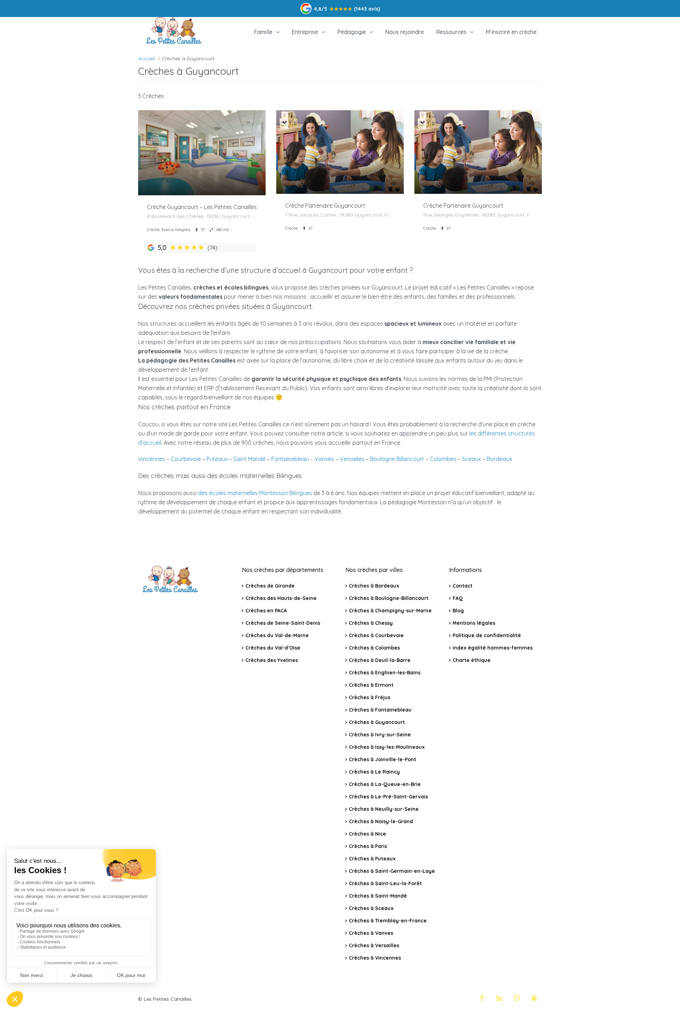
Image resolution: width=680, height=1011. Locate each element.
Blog (458, 610)
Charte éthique (472, 660)
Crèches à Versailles (374, 945)
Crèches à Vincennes (375, 958)
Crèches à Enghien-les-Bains (384, 672)
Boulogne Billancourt (397, 458)
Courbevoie (186, 458)
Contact (462, 586)
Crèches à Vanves (371, 933)
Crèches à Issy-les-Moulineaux (387, 747)
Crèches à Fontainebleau (380, 710)
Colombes (443, 458)
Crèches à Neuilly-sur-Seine (384, 809)
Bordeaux (499, 458)
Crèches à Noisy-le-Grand (381, 821)
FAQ (458, 598)
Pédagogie (351, 31)
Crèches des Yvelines (271, 660)
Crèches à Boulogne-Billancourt (389, 598)
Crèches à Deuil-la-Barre (379, 660)
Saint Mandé (249, 458)
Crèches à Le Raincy (374, 772)
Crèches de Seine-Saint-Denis (282, 623)
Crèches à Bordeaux (374, 586)
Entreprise (304, 31)
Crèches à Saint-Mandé (378, 896)
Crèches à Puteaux (372, 858)
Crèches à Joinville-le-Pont (382, 759)
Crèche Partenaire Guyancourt (325, 205)
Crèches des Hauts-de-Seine (281, 598)
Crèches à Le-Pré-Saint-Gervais (388, 796)
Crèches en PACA (266, 610)
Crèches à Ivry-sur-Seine (380, 734)
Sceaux (471, 458)
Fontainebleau (290, 458)
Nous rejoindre (404, 31)
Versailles (352, 458)
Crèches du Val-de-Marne (277, 635)
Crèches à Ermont (371, 685)
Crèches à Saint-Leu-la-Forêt (385, 883)
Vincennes (151, 458)
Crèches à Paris (368, 846)
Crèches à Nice (367, 834)
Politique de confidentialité (487, 635)
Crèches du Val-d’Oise (272, 648)
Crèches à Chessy (371, 623)
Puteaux (217, 458)
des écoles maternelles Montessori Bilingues (255, 492)
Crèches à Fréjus (369, 697)
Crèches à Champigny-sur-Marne (390, 610)
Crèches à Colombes (374, 648)
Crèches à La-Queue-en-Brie (385, 784)
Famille (263, 31)
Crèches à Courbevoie (376, 635)
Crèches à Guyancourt (377, 722)
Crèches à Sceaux (371, 908)
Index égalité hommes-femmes (493, 648)
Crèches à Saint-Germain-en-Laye (392, 871)
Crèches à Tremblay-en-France (388, 920)
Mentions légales (474, 623)
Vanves (324, 458)
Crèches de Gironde (270, 586)
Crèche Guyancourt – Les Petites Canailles (202, 206)
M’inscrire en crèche (511, 31)
